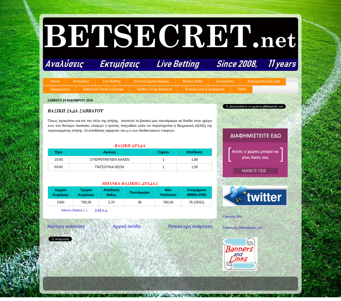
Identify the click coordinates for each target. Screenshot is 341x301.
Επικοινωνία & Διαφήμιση (204, 89)
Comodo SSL (232, 216)
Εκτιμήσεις (81, 81)
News (242, 89)
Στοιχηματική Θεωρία (264, 81)
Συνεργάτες (225, 81)
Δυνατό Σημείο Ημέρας (151, 81)
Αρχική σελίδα (127, 226)
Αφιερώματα (60, 89)
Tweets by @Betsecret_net (242, 227)
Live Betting (111, 81)
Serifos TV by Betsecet (154, 89)
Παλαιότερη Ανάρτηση (190, 226)
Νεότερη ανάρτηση (66, 226)
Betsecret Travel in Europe (103, 89)
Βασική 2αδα (193, 81)
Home (55, 81)
